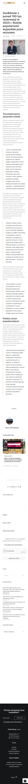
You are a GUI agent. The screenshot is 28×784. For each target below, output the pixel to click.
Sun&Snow (13, 408)
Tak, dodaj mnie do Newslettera (13, 545)
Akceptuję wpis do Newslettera (13, 722)
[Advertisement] (14, 652)
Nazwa (5, 515)
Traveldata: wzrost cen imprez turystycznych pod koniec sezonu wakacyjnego (13, 460)
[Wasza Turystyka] (9, 2)
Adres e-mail (7, 523)
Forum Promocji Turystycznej (14, 764)
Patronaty (14, 749)
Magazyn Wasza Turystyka (14, 762)
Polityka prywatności (14, 751)
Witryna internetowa (9, 531)
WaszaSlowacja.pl (14, 766)
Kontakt (14, 747)
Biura (13, 35)
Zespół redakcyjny (14, 753)
